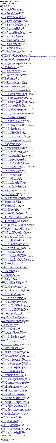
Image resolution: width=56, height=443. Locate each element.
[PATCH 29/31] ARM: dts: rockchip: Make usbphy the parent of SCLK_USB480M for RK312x (15, 32)
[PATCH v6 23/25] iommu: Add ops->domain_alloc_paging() (10, 124)
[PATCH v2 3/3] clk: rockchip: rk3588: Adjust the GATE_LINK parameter (12, 281)
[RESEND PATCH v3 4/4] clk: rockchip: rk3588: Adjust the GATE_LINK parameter (14, 429)
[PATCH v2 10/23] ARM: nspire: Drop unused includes (10, 179)
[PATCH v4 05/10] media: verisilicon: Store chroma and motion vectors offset (13, 90)
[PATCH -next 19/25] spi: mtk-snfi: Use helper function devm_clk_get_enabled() (13, 390)
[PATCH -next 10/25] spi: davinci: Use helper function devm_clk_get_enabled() (13, 383)
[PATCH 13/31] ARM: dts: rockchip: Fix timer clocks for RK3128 (11, 19)
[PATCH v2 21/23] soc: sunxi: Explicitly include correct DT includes (11, 192)
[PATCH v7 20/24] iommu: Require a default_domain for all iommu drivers (12, 164)
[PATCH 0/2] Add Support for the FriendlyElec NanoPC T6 (10, 261)
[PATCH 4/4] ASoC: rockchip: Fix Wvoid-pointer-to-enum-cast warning (12, 221)
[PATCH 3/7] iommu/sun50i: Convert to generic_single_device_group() (12, 144)
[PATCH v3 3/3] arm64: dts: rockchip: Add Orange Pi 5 (10, 76)
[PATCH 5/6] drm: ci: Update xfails (7, 278)
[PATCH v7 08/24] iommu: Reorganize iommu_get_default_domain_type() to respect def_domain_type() (16, 154)
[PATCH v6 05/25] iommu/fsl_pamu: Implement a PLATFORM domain (12, 110)
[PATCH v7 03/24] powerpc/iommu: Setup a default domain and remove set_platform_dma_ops (15, 150)
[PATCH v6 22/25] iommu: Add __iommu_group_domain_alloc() (11, 123)
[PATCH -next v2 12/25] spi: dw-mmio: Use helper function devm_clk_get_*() (13, 62)
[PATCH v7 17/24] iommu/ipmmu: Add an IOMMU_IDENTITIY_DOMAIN (13, 161)
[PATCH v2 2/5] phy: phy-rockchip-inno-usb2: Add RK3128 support (11, 49)
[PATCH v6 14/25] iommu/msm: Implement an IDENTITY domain (11, 117)
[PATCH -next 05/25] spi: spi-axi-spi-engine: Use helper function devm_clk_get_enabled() (14, 379)
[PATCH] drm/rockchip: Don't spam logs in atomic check (10, 313)
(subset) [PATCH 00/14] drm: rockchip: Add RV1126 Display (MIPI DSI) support (13, 318)
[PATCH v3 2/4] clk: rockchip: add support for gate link (10, 422)
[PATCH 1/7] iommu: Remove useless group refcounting (10, 142)
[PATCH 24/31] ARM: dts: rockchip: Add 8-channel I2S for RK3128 (11, 28)
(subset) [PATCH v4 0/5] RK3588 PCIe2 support (9, 319)
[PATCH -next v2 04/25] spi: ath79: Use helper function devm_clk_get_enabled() (13, 399)
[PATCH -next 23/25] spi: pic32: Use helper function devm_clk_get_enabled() (13, 393)
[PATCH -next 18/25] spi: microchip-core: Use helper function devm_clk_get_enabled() (14, 389)
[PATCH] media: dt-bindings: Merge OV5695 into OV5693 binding (11, 8)
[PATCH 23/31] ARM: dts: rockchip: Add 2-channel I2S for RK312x (11, 27)
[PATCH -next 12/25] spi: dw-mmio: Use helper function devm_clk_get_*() (12, 287)
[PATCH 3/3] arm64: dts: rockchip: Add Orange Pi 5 (9, 66)
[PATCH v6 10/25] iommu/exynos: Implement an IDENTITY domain (12, 114)
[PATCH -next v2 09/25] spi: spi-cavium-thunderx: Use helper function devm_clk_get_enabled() (15, 403)
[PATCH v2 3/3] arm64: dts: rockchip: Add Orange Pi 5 (10, 203)
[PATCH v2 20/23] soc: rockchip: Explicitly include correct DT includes (12, 187)
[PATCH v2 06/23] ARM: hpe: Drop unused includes (9, 176)
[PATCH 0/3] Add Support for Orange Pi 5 (8, 64)
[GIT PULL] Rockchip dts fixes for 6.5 (7, 324)
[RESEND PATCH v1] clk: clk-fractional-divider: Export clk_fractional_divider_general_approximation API (17, 419)
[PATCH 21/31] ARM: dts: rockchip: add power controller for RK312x (12, 26)
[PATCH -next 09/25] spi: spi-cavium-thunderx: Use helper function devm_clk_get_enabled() (15, 382)
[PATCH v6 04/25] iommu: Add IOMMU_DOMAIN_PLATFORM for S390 (13, 109)
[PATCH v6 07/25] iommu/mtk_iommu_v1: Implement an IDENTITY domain (13, 111)
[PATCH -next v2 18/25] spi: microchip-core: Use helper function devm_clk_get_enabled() (14, 410)
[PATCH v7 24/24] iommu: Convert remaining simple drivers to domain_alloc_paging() (14, 167)
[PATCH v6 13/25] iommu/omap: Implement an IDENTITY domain (11, 116)
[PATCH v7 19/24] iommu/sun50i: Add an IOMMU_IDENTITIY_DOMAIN (13, 163)
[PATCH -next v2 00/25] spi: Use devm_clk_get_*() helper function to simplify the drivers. (14, 55)
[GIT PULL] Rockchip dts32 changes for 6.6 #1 (9, 326)
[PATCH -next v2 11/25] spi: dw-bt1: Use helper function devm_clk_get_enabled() (13, 61)
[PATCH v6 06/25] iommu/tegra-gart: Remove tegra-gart (10, 241)
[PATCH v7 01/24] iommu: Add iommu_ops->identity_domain (11, 149)
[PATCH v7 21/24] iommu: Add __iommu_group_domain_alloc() (11, 310)
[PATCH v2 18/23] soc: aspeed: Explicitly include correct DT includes (12, 185)
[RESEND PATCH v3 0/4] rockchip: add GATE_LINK (10, 426)
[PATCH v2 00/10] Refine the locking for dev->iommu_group (10, 127)
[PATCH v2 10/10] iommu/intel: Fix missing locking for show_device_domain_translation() (15, 344)
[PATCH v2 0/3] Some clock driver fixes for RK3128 (9, 35)
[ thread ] (9, 3)
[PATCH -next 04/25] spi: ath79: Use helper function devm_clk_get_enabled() (13, 378)
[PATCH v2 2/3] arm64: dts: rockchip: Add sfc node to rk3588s (11, 72)
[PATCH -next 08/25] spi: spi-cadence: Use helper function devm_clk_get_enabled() (14, 381)
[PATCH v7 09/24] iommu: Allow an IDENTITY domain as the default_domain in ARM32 (15, 155)
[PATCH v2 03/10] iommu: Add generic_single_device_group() (11, 342)
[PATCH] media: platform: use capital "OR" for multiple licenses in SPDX (12, 227)
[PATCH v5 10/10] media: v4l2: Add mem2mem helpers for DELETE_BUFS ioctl (13, 100)
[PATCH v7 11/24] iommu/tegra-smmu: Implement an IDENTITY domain (12, 302)
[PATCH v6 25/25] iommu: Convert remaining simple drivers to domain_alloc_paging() (14, 126)
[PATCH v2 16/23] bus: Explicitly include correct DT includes (11, 350)
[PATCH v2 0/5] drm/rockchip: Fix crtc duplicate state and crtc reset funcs (12, 204)
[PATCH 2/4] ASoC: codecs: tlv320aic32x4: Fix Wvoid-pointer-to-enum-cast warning (14, 218)
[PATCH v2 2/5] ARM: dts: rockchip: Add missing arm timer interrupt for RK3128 (13, 40)
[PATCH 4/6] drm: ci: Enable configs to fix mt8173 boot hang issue (11, 277)
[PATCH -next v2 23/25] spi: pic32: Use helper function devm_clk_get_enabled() (13, 414)
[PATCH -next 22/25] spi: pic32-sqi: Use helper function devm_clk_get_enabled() (13, 392)
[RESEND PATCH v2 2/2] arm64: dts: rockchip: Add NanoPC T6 (11, 267)
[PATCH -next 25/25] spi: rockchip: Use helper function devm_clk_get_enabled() (13, 395)
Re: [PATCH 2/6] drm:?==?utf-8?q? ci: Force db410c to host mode (11, 87)
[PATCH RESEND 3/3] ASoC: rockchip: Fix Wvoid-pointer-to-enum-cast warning (13, 226)
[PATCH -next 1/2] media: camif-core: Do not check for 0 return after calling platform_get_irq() (15, 198)
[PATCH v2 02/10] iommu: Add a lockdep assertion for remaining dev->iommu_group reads (15, 268)
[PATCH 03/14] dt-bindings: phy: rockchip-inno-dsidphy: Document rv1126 (12, 190)
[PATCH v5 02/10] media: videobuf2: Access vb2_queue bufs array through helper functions (15, 93)
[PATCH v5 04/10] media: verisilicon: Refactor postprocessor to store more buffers (13, 95)
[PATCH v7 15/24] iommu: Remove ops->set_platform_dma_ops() (11, 160)
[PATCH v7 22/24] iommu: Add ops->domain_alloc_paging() (10, 165)
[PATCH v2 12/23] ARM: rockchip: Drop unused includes (10, 329)
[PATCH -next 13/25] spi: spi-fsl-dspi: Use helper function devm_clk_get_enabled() (13, 385)
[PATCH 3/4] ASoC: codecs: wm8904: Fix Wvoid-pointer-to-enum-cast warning (13, 219)
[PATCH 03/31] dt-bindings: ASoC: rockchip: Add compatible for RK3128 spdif (13, 11)
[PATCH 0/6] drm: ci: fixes (6, 274)
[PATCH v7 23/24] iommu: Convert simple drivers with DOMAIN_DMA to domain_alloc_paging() (16, 166)
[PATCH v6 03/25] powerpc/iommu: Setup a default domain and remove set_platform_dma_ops (15, 108)
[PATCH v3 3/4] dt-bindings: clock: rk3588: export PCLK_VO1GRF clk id (12, 212)
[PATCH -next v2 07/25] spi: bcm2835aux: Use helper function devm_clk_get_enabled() (14, 401)
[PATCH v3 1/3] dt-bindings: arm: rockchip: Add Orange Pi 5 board (11, 74)
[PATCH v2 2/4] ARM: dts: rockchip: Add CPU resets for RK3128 (11, 45)
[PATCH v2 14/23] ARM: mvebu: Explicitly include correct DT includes (12, 182)
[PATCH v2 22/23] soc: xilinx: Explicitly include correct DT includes (11, 188)
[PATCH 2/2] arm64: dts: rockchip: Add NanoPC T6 (9, 213)
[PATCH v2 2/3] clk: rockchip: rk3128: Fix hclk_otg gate (10, 37)
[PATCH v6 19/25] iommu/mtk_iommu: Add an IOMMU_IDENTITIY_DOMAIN (13, 121)
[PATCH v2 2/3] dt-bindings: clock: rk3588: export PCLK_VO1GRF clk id (12, 280)
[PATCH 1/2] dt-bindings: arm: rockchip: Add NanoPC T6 (10, 262)
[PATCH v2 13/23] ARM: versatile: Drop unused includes (10, 181)
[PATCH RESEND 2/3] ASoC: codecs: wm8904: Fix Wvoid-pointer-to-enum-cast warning (15, 208)
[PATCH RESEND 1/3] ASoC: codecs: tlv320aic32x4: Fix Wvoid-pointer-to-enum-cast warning (15, 54)
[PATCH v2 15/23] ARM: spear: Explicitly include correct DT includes (12, 183)
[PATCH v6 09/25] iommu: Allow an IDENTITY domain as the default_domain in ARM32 (15, 113)
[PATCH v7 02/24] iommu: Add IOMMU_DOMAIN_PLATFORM (11, 168)
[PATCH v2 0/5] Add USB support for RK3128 (9, 47)
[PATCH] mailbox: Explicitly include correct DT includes (10, 194)
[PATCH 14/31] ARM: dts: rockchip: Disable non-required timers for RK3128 (13, 20)
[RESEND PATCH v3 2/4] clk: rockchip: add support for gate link (11, 424)
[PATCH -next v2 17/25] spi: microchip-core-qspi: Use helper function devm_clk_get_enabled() (15, 409)
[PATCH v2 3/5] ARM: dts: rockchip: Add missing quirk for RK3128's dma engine (13, 41)
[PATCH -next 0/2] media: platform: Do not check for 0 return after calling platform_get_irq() (15, 197)
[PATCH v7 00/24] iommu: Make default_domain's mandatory (11, 148)
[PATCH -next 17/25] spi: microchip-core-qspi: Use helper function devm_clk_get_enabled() (15, 388)
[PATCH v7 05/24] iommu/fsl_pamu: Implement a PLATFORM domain (12, 152)
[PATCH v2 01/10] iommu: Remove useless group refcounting (11, 341)
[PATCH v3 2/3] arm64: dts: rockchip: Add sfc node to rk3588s (11, 75)
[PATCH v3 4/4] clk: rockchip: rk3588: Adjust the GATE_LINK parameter (12, 423)
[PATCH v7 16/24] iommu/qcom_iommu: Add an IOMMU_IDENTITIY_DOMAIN (14, 306)
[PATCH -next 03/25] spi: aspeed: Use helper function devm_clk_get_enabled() (13, 104)
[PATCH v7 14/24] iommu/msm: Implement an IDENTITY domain (11, 159)
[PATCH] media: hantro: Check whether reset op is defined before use (12, 86)
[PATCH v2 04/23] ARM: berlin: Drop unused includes (10, 174)
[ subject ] (12, 3)
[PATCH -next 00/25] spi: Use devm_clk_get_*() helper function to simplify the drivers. (14, 60)
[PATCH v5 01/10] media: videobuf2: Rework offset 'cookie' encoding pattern (13, 92)
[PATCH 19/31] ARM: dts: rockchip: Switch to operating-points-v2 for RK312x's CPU (14, 24)
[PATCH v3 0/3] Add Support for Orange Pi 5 (8, 73)
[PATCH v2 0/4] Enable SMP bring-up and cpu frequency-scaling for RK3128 (13, 43)
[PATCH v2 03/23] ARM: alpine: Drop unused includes (10, 173)
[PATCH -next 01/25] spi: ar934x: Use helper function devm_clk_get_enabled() (13, 376)
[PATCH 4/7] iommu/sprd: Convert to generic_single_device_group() (11, 145)
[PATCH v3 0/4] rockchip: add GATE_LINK (8, 420)
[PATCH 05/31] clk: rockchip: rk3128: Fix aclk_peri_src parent (11, 13)
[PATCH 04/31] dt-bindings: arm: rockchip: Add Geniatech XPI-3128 (12, 12)
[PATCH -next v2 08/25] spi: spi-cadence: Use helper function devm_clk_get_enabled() (14, 402)
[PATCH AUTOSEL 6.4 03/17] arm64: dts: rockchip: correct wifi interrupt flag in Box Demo (15, 238)
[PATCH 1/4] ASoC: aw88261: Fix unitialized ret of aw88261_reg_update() (12, 216)
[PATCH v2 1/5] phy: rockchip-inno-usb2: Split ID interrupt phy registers (12, 48)
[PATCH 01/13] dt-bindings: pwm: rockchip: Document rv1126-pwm (11, 316)
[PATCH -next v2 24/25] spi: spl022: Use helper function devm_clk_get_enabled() (13, 63)
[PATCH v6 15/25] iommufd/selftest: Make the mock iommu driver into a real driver (14, 118)
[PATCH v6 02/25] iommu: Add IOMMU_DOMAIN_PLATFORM (11, 131)
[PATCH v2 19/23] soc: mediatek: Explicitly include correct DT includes (12, 186)
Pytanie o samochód (5, 236)
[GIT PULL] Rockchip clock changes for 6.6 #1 (9, 52)
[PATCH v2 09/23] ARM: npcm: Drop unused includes (10, 178)
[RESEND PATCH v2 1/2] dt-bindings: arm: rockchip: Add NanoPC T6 (12, 266)
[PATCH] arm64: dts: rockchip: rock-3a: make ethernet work (10, 211)
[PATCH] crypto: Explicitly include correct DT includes (10, 195)
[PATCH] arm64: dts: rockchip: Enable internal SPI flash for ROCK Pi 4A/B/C (13, 269)
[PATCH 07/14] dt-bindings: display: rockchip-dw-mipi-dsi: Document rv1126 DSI (13, 81)
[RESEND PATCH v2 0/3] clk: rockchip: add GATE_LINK (10, 282)
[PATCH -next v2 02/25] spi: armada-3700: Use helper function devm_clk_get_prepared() (14, 397)
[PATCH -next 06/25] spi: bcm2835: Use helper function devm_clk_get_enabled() (13, 380)
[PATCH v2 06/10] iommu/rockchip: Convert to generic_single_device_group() (13, 338)
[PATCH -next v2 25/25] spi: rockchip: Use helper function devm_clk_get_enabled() (14, 415)
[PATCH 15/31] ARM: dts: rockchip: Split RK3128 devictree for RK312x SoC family (14, 21)
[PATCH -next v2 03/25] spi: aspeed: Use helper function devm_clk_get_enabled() (13, 398)
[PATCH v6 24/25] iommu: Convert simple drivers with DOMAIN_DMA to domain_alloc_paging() (16, 125)
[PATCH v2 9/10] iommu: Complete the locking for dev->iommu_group (12, 85)
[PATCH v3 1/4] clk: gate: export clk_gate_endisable (9, 421)
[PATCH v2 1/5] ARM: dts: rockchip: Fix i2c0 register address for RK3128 (12, 39)
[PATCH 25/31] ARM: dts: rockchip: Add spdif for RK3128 (10, 29)
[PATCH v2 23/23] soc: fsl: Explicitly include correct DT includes (11, 189)
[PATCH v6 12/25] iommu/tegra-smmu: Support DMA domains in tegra (12, 115)
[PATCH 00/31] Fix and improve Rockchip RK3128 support (10, 9)
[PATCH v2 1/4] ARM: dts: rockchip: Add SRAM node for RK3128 (11, 44)
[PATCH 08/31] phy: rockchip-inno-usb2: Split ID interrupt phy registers (12, 15)
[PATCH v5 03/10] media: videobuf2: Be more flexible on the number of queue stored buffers (15, 94)
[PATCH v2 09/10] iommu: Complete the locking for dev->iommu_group (12, 343)
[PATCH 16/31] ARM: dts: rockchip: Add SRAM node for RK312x (11, 22)
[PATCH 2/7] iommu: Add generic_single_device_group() (10, 143)
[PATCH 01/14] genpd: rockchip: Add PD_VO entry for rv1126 (11, 331)
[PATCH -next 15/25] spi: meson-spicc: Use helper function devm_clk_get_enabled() (14, 387)
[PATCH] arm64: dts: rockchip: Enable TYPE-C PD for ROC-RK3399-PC (12, 374)
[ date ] (15, 3)
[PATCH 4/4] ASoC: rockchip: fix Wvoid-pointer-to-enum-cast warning (12, 220)
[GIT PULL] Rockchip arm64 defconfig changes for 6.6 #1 (10, 327)
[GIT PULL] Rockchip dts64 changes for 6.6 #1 (9, 325)
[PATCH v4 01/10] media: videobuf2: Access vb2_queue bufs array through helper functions (15, 89)
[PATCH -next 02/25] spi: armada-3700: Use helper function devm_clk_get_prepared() (14, 58)
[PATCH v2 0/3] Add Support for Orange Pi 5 (8, 70)
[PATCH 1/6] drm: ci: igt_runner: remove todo (8, 275)
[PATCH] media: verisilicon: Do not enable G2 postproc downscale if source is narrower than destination (16, 91)
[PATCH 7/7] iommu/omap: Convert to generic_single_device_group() (12, 147)
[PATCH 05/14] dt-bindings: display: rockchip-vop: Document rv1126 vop (12, 82)
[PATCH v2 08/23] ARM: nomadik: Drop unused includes (10, 177)
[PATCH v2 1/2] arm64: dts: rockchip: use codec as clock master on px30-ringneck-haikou (14, 353)
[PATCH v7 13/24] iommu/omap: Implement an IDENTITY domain (11, 158)
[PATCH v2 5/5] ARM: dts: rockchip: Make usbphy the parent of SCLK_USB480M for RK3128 (15, 51)
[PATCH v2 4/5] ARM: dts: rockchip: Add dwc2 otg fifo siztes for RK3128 (12, 50)
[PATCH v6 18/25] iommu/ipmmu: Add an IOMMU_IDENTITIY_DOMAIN (13, 120)
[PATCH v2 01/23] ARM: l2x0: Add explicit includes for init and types (12, 172)
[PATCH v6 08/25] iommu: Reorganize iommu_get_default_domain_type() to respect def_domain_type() (16, 112)
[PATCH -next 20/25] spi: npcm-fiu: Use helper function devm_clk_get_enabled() (13, 391)
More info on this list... (5, 440)
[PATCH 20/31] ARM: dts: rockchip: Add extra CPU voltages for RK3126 (12, 25)
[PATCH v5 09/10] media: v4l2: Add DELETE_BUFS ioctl (10, 99)
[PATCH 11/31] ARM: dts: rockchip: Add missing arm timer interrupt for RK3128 (13, 18)
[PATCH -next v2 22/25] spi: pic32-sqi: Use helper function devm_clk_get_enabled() (14, 413)
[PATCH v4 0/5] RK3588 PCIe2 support (8, 191)
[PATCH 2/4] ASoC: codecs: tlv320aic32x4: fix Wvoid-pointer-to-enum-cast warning (14, 217)
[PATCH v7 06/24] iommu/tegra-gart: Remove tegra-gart (10, 153)
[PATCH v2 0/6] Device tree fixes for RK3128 (8, 38)
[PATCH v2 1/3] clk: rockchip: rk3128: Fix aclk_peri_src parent (11, 36)
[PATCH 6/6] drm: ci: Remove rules (7, 279)
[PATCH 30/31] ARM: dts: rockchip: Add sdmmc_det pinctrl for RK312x (12, 33)
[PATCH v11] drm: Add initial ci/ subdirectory (8, 209)
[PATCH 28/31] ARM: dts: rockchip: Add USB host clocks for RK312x (12, 31)
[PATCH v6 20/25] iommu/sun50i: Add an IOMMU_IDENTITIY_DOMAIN (13, 122)
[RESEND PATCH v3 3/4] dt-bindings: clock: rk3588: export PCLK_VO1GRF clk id (14, 84)
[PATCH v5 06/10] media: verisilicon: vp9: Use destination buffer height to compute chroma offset (15, 96)
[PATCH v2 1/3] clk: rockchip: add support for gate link (10, 417)
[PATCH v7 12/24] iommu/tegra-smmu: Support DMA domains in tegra (12, 303)
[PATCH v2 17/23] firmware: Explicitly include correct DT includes (11, 196)
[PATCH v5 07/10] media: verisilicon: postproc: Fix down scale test (11, 97)
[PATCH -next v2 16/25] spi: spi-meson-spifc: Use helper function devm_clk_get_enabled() (15, 408)
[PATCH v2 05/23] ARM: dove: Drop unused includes (9, 175)
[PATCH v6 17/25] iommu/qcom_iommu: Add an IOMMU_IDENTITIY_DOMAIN (14, 119)
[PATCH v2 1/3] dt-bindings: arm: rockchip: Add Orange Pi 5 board (11, 71)
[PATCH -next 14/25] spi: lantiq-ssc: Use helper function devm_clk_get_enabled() (13, 386)
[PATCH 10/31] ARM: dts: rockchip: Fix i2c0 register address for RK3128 (12, 17)
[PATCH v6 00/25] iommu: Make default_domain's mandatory (11, 106)
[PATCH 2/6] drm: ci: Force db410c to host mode (9, 77)
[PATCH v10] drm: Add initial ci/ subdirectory (8, 169)
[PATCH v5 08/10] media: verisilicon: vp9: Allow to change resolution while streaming (14, 98)
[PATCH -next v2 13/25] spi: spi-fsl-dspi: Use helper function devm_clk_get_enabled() (14, 406)
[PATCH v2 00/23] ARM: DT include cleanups (8, 171)
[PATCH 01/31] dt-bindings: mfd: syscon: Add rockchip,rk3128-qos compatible (13, 10)
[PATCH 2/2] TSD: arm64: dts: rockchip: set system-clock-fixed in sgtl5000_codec (13, 352)
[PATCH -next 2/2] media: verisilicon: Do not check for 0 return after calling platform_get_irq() (15, 199)
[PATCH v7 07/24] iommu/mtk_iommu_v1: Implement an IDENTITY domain (13, 299)
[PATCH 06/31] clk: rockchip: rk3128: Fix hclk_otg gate (10, 14)
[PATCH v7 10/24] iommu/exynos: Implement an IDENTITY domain (12, 156)
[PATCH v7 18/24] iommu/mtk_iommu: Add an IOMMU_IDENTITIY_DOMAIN (13, 162)
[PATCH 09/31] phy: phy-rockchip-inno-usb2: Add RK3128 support (11, 16)
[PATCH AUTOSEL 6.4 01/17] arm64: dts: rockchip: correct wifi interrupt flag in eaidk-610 (15, 237)
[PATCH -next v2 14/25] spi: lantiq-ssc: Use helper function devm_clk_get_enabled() (14, 407)
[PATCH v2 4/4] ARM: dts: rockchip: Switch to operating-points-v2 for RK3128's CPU (14, 46)
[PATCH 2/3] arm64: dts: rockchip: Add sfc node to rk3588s (10, 65)
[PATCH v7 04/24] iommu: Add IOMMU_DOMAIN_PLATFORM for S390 (13, 151)
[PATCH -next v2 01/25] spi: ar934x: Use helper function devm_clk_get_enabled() (13, 396)
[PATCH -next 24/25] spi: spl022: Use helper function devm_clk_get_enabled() (13, 59)
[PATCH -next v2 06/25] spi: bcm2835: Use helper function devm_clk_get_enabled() (14, 400)
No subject (3, 340)
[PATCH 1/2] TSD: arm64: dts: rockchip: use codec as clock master (11, 228)
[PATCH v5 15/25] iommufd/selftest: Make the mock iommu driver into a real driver (14, 105)
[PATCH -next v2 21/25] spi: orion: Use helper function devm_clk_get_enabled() (13, 412)
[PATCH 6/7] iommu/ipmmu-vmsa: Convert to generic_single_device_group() (13, 146)
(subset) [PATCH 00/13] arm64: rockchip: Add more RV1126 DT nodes (12, 317)
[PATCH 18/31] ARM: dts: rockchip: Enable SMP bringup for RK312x (12, 23)
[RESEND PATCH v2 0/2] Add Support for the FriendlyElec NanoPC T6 (12, 265)
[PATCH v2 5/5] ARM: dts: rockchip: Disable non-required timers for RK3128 (13, 42)
